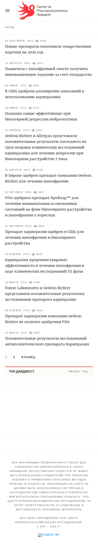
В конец (28, 357)
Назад (9, 28)
